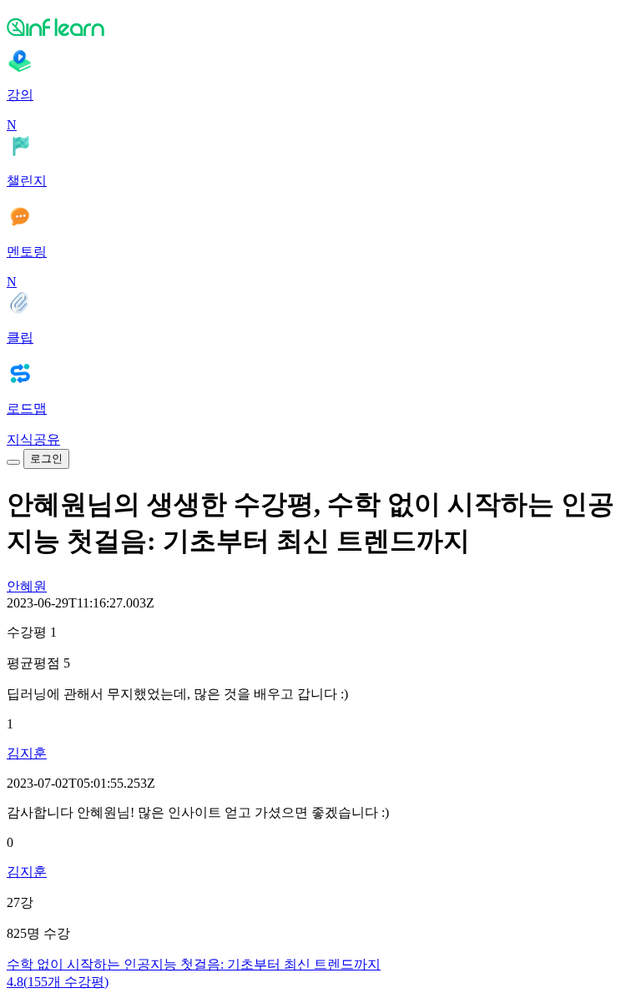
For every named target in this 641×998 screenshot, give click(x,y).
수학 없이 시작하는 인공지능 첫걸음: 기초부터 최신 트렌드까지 (194, 964)
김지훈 (27, 753)
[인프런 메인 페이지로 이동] (320, 27)
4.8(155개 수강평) (58, 982)
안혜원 (27, 586)
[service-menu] (13, 462)
